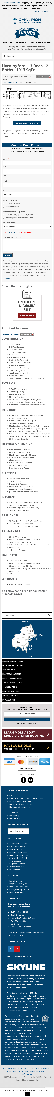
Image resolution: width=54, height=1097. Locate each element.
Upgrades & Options (11, 691)
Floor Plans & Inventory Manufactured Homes (26, 798)
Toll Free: (14, 912)
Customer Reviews (16, 810)
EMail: (13, 915)
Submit (7, 255)
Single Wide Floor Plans (12, 661)
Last (4, 175)
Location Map (14, 815)
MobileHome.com (16, 892)
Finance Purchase (12, 206)
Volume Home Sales (10, 696)
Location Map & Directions (21, 927)
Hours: (13, 918)
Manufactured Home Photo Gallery (22, 804)
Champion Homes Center (11, 3)
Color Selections (9, 687)
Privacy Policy (8, 278)
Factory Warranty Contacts (19, 889)
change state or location (43, 11)
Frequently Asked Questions (19, 884)
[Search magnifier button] (49, 615)
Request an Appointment (12, 678)
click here (12, 232)
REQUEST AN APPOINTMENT (27, 123)
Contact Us (13, 813)
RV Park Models (8, 700)
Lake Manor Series (10, 82)
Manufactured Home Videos (19, 807)
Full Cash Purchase (12, 203)
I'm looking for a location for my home (19, 218)
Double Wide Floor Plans (12, 665)
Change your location (16, 935)
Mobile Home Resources (18, 887)
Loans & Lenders (15, 881)
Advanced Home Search (12, 683)
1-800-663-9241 (43, 42)
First (4, 166)
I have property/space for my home (19, 215)
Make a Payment (15, 818)
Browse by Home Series (11, 674)
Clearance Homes (9, 670)
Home (11, 795)
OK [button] (27, 1094)
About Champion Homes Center (21, 801)
